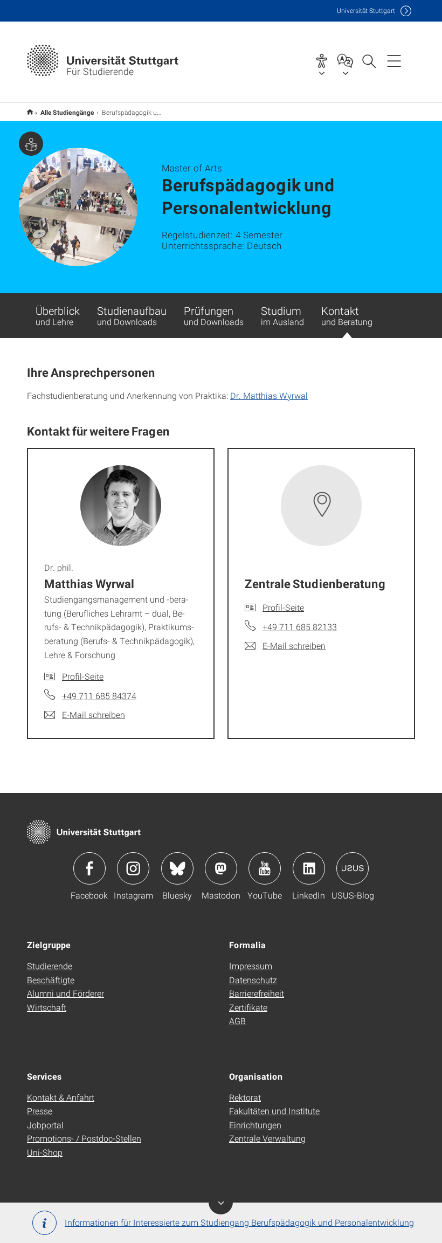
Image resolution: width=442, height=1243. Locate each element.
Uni (366, 10)
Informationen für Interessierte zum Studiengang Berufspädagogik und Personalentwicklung (239, 1222)
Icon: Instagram (133, 868)
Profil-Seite (82, 676)
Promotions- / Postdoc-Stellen (84, 1138)
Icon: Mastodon (221, 868)
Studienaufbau (132, 315)
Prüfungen (214, 315)
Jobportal (45, 1124)
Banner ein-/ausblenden (221, 1202)
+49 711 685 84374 (99, 695)
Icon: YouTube (264, 868)
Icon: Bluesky (177, 868)
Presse (39, 1110)
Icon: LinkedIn (309, 868)
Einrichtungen (255, 1124)
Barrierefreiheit (256, 993)
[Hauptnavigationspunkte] (394, 60)
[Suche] (368, 60)
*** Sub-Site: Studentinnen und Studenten (30, 112)
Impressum (250, 965)
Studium (282, 315)
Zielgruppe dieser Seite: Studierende (31, 144)
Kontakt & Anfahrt (60, 1097)
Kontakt (346, 315)
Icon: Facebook (89, 868)
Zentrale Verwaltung (267, 1138)
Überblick (58, 315)
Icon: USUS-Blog (352, 868)
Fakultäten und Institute (274, 1110)
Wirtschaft (46, 1007)
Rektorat (245, 1097)
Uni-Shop (45, 1152)
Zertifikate (248, 1007)
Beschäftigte (50, 979)
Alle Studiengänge (67, 112)
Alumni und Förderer (65, 993)
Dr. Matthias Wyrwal (269, 395)
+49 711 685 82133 (300, 626)
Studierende (49, 965)
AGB (237, 1020)
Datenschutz (253, 979)
